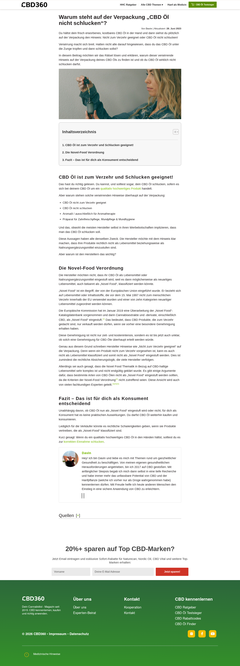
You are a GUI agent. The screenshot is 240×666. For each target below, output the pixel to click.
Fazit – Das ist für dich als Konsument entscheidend (101, 160)
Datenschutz (79, 633)
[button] (104, 319)
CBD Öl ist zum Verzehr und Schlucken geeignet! (99, 145)
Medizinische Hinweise (46, 654)
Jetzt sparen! (172, 571)
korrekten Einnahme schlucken (84, 441)
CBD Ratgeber (185, 607)
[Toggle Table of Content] (174, 132)
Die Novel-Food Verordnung (84, 152)
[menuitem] (128, 4)
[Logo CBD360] (34, 4)
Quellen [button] (66, 515)
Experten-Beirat (84, 612)
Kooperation (132, 607)
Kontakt (129, 612)
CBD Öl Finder (185, 623)
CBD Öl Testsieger (188, 612)
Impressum (57, 633)
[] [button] (78, 515)
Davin (149, 28)
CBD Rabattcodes (188, 618)
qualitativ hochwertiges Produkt (120, 188)
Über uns (79, 607)
